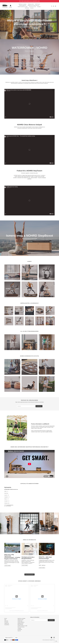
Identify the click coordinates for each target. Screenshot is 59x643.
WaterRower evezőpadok (21, 618)
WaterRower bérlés (20, 619)
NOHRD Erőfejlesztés (21, 622)
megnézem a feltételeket (29, 29)
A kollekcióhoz (30, 241)
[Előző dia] (26, 38)
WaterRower (43, 565)
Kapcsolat (19, 630)
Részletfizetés (20, 629)
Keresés (5, 618)
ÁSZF (5, 619)
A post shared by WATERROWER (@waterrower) (16, 610)
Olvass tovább (7, 565)
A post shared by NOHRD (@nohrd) (42, 610)
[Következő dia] (31, 38)
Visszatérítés (6, 622)
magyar (16, 637)
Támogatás (19, 628)
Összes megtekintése (29, 574)
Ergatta (40, 565)
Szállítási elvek (6, 623)
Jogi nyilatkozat (6, 624)
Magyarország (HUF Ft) (8, 637)
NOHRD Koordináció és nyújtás (22, 625)
